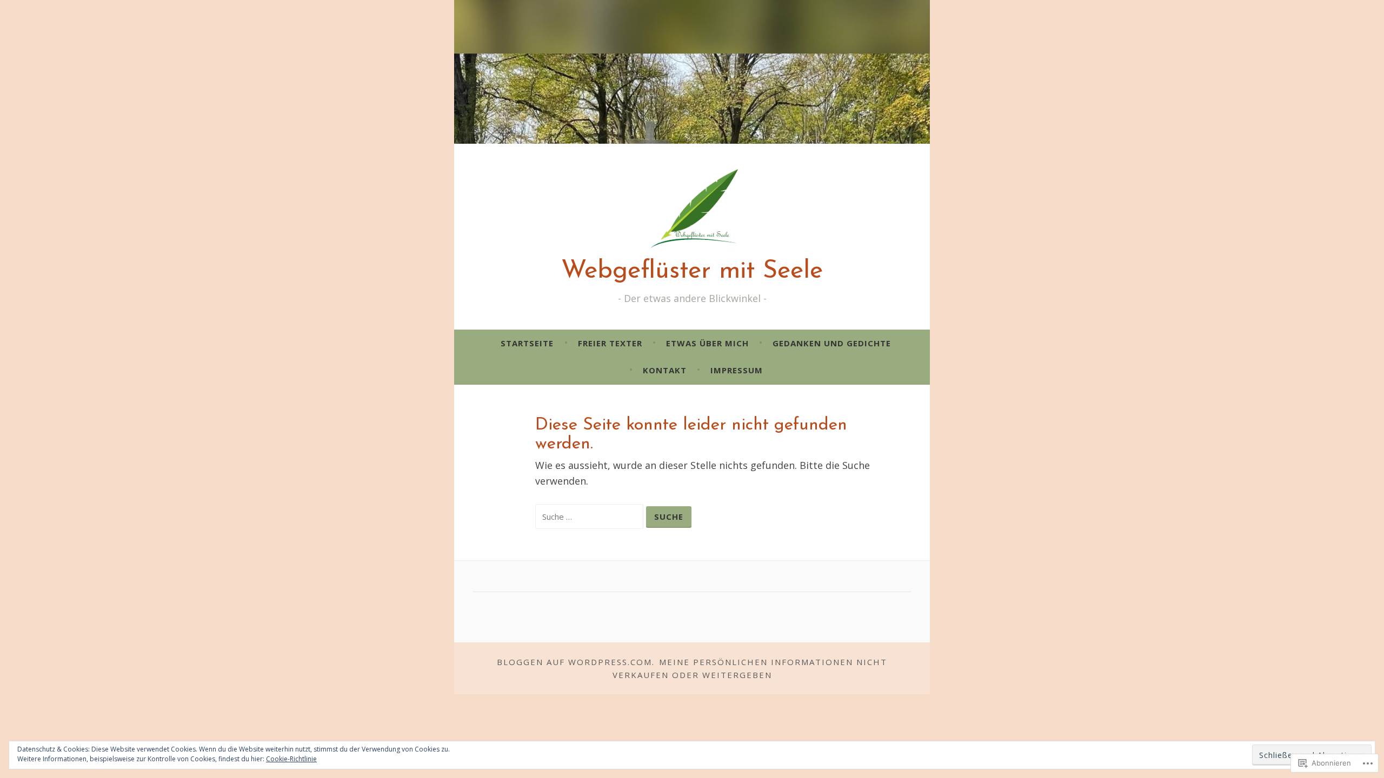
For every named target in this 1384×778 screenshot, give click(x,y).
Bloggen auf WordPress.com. (576, 661)
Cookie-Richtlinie (291, 758)
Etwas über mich (707, 343)
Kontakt (665, 370)
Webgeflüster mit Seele (692, 271)
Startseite (527, 343)
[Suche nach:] (590, 515)
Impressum (736, 370)
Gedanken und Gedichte (832, 343)
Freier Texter (610, 343)
